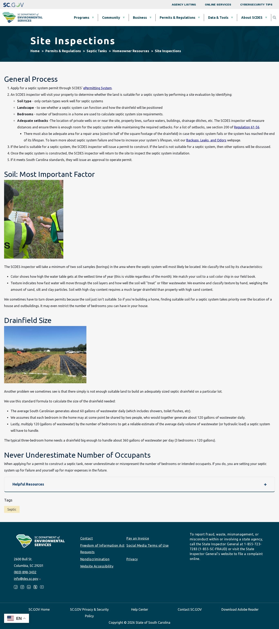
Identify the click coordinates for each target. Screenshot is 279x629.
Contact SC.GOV (190, 609)
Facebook (16, 587)
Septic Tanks (97, 51)
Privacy (132, 559)
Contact (86, 538)
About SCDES (251, 17)
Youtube (42, 587)
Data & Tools (218, 17)
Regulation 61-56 (246, 127)
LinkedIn (29, 587)
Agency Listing (184, 4)
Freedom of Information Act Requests (102, 549)
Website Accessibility (97, 566)
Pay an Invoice (137, 538)
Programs (81, 17)
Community (111, 17)
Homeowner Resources (131, 51)
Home (35, 51)
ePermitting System (97, 88)
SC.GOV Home (39, 609)
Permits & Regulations (177, 17)
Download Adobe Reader (240, 609)
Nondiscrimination (95, 559)
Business (140, 17)
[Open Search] (274, 17)
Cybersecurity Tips (256, 4)
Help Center (139, 609)
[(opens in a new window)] (13, 4)
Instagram (22, 587)
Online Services (218, 4)
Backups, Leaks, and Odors (206, 140)
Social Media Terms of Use (147, 545)
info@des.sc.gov (26, 579)
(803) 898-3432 (25, 572)
